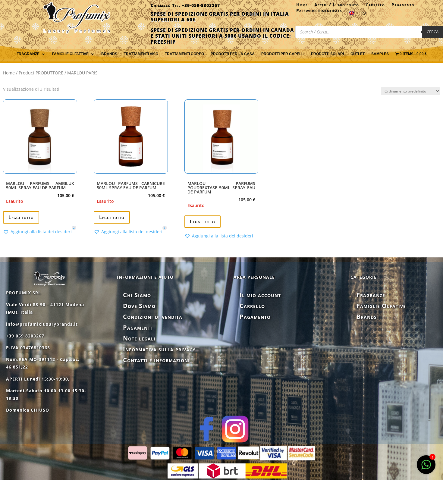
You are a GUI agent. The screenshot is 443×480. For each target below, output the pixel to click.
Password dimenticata (319, 11)
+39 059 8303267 (25, 336)
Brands (109, 54)
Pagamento (402, 6)
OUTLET (357, 54)
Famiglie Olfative (381, 306)
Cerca (432, 31)
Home (302, 6)
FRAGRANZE (28, 54)
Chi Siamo (137, 295)
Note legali (139, 338)
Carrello (375, 6)
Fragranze (371, 295)
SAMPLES (380, 54)
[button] (37, 232)
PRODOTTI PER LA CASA (233, 54)
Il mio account (260, 295)
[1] (426, 468)
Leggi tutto (21, 217)
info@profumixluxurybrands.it (42, 324)
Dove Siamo (139, 306)
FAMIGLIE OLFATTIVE (70, 54)
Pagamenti (137, 327)
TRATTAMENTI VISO (141, 54)
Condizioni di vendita (152, 316)
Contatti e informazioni (156, 360)
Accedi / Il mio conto (336, 6)
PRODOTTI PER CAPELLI (282, 54)
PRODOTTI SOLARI (327, 54)
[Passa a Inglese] (351, 14)
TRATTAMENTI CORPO (184, 54)
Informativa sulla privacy (159, 349)
